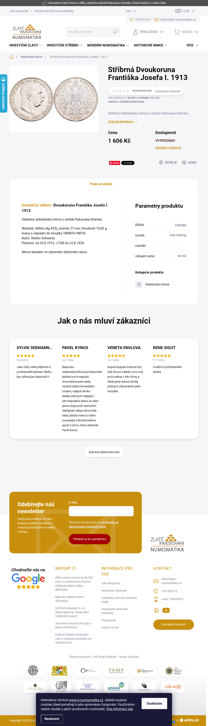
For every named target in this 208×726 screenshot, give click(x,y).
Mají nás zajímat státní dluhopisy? (69, 599)
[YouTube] (166, 609)
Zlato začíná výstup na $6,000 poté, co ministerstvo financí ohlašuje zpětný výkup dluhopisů (74, 583)
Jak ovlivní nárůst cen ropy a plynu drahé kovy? (73, 625)
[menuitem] (26, 45)
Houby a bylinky (129, 656)
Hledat (115, 31)
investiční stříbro (36, 205)
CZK (186, 11)
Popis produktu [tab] (101, 184)
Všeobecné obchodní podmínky (54, 11)
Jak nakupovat (18, 11)
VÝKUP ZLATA (110, 627)
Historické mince (157, 284)
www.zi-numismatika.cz (86, 700)
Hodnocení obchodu (114, 590)
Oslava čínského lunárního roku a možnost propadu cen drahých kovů (73, 638)
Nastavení (51, 719)
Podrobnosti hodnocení (168, 91)
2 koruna (180, 224)
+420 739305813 (172, 599)
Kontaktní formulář (174, 624)
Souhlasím (154, 703)
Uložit (116, 162)
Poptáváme (108, 620)
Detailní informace (120, 121)
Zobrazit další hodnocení (104, 452)
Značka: (126, 101)
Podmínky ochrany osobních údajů (119, 600)
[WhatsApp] (156, 609)
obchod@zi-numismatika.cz (171, 581)
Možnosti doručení (168, 147)
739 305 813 (169, 591)
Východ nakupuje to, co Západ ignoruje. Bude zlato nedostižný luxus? (72, 612)
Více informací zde (119, 709)
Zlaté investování (80, 656)
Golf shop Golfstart (105, 656)
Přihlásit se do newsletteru (89, 539)
